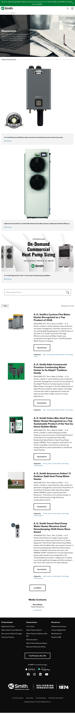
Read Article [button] (8, 141)
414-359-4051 (37, 610)
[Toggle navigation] (72, 8)
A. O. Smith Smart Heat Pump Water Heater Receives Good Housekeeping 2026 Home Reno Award (52, 527)
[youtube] (46, 675)
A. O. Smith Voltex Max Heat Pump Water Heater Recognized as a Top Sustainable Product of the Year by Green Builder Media (53, 422)
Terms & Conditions (41, 698)
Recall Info (55, 637)
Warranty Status (32, 640)
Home (2, 13)
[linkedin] (40, 675)
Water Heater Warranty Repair (36, 643)
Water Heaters (38, 465)
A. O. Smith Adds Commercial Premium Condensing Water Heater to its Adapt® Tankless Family (50, 368)
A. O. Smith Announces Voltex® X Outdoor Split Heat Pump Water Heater (52, 476)
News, (45, 354)
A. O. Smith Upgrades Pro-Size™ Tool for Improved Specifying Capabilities (27, 275)
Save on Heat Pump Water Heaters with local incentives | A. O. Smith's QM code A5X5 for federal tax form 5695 (36, 3)
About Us (7, 13)
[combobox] (37, 292)
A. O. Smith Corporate (17, 698)
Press (36, 356)
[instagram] (34, 675)
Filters (6, 306)
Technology (69, 410)
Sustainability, (51, 354)
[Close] (73, 3)
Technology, (69, 354)
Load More (37, 588)
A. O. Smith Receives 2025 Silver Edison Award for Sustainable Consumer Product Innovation (33, 137)
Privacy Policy (29, 698)
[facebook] (28, 675)
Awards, (45, 463)
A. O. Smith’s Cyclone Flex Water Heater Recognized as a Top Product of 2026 (52, 317)
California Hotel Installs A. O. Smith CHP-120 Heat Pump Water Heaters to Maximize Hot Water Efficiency (37, 223)
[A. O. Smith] (7, 8)
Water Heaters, (60, 354)
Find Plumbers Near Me (37, 656)
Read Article (42, 348)
